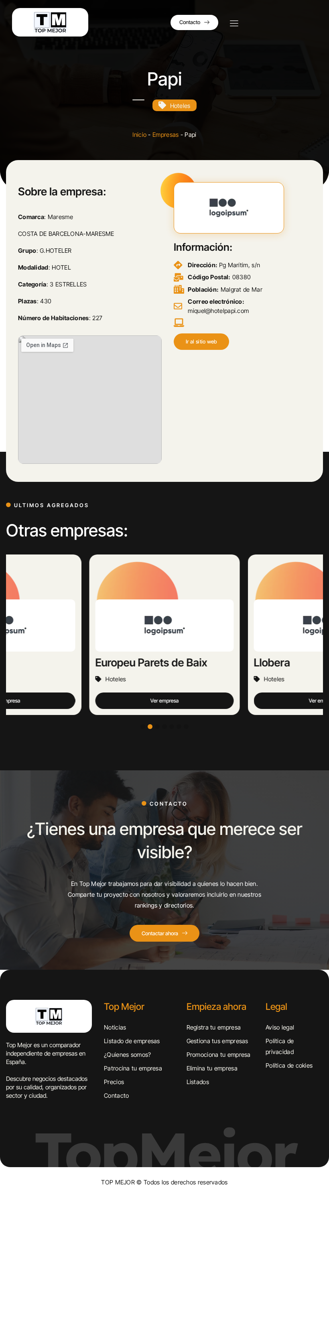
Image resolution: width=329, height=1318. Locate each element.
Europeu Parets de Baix (81, 662)
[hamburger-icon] (234, 24)
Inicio (139, 134)
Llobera (201, 662)
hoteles (180, 106)
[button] (201, 341)
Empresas (165, 134)
